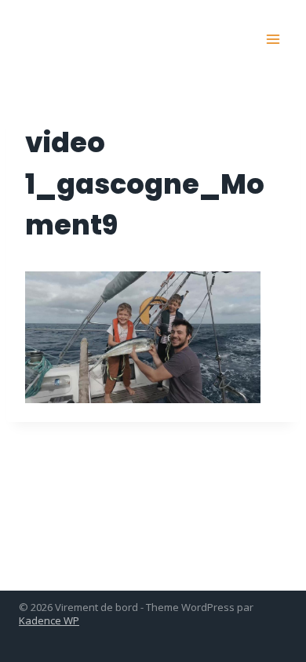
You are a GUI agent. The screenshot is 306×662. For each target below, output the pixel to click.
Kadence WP (49, 620)
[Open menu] (272, 39)
